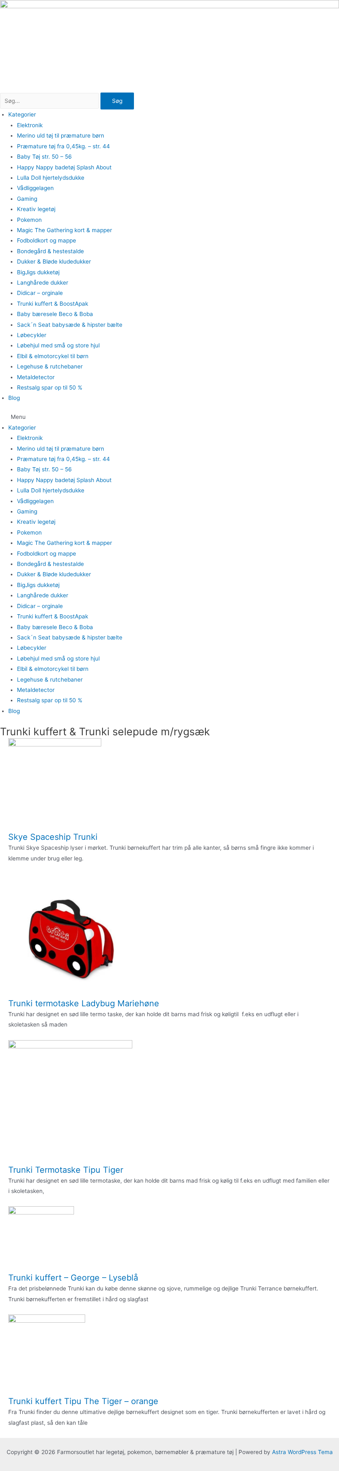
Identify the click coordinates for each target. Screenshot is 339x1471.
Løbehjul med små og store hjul (58, 345)
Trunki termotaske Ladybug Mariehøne (83, 1003)
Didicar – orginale (40, 293)
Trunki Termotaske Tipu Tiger (65, 1170)
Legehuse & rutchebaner (50, 366)
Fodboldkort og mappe (46, 240)
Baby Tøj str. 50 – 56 (44, 156)
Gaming (27, 198)
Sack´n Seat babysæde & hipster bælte (69, 324)
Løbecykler (31, 335)
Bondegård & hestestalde (50, 251)
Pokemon (29, 219)
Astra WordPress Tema (302, 1452)
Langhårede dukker (42, 282)
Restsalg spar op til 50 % (49, 387)
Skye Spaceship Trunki (53, 837)
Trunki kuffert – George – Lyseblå (73, 1278)
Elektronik (30, 125)
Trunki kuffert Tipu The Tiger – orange (83, 1401)
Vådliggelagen (35, 188)
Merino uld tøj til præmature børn (60, 135)
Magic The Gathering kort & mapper (64, 230)
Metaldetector (36, 377)
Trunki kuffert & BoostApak (52, 303)
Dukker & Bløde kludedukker (54, 261)
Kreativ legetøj (36, 209)
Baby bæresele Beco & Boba (55, 314)
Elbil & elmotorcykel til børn (52, 356)
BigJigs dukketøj (38, 272)
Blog (14, 397)
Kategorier (22, 114)
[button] (169, 417)
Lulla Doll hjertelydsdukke (50, 177)
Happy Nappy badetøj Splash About (64, 167)
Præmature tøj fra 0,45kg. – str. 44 (63, 146)
